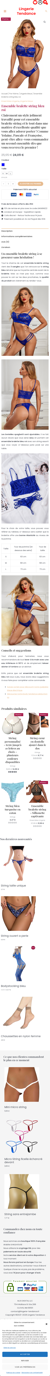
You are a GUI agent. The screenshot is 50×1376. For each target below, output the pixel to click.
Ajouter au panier (30, 183)
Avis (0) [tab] (5, 242)
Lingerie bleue (26, 93)
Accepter (25, 1354)
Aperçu (12, 732)
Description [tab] (7, 231)
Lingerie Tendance (26, 11)
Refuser (25, 1360)
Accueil (4, 93)
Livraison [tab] (5, 247)
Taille (3, 168)
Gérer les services (9, 1348)
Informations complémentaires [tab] (16, 236)
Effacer (4, 177)
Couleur (5, 160)
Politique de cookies (13, 1373)
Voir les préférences (25, 1367)
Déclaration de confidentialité (32, 1373)
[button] (46, 1324)
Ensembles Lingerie (10, 101)
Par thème (13, 93)
